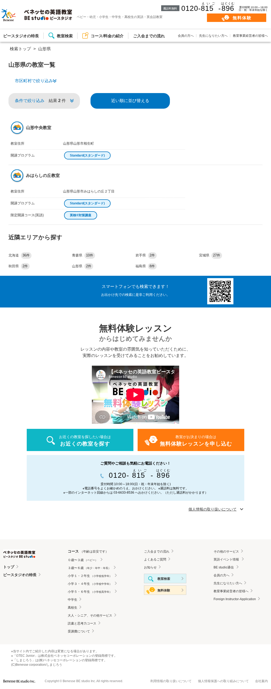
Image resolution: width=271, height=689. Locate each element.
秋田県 (18, 266)
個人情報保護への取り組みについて (223, 681)
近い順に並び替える (130, 100)
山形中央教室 (38, 127)
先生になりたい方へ (213, 36)
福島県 (145, 266)
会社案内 (261, 681)
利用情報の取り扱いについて (171, 681)
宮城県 (209, 255)
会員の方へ (186, 36)
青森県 (82, 255)
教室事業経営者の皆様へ (250, 36)
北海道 (19, 255)
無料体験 (242, 18)
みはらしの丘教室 (43, 175)
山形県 (81, 266)
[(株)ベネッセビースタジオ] (19, 681)
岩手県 (145, 255)
